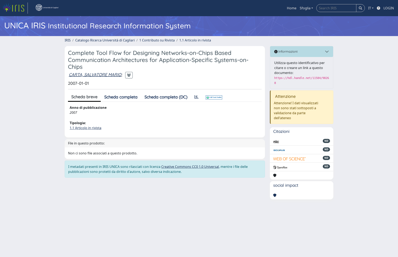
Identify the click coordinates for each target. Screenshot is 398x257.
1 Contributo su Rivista (157, 40)
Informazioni (287, 51)
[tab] (196, 97)
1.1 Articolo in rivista (195, 40)
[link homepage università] (47, 8)
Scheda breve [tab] (84, 96)
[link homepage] (15, 8)
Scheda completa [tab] (120, 96)
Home (291, 8)
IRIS (68, 40)
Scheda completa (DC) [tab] (165, 96)
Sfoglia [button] (305, 8)
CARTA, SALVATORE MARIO (95, 74)
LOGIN (388, 8)
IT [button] (369, 8)
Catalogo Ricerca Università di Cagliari (105, 40)
